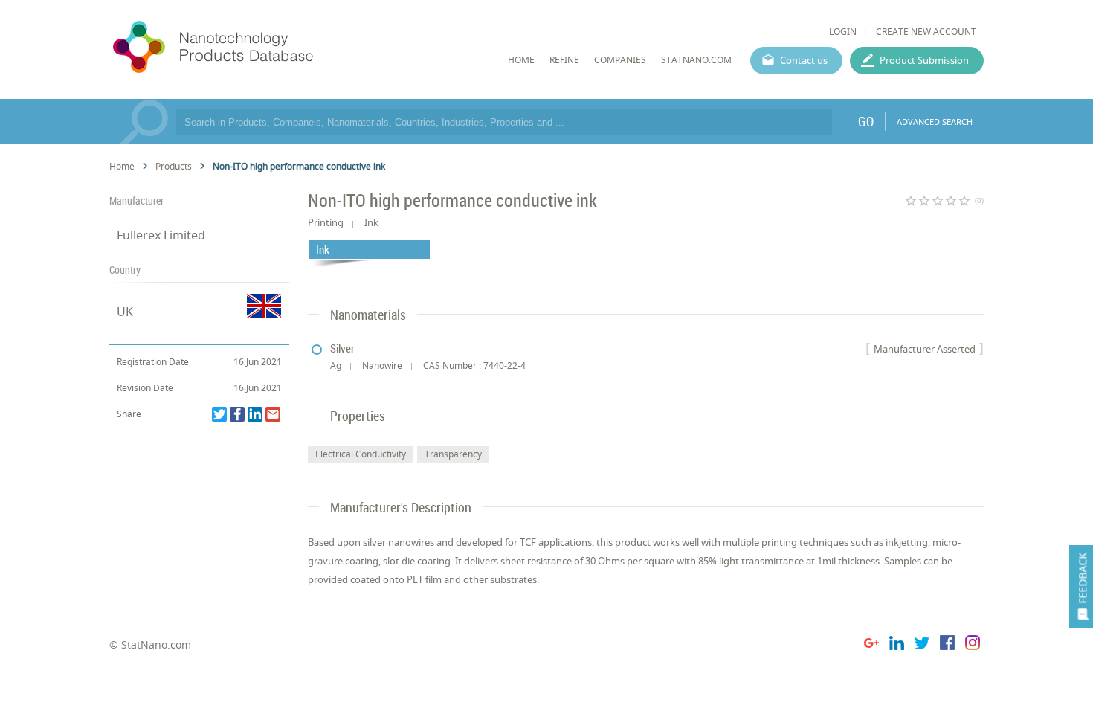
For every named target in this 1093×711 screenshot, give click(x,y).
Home (122, 166)
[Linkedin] (255, 414)
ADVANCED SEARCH (935, 121)
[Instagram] (972, 645)
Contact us (804, 60)
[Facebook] (237, 414)
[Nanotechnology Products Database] (257, 47)
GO (866, 121)
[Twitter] (219, 414)
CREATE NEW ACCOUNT (926, 31)
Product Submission (924, 60)
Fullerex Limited (161, 235)
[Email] (272, 414)
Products (173, 166)
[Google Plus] (871, 645)
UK (125, 311)
